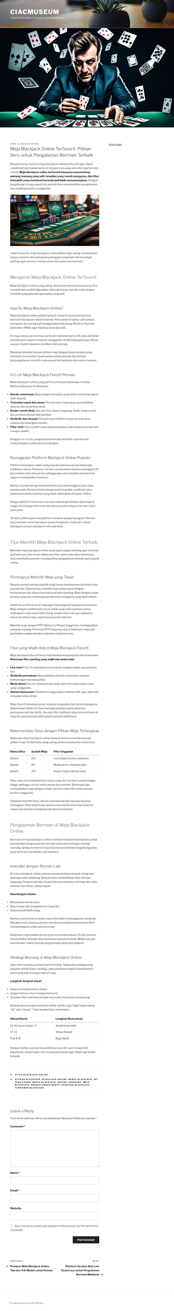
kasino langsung (70, 1082)
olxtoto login (115, 144)
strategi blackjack (76, 1085)
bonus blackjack (80, 1079)
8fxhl (35, 144)
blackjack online (54, 1079)
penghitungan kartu (45, 1085)
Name (15, 1172)
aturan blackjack (28, 1079)
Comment (17, 1126)
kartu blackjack (44, 1082)
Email (14, 1190)
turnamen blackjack (29, 1088)
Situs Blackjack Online (31, 1075)
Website (15, 1208)
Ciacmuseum (34, 12)
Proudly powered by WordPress (26, 1302)
